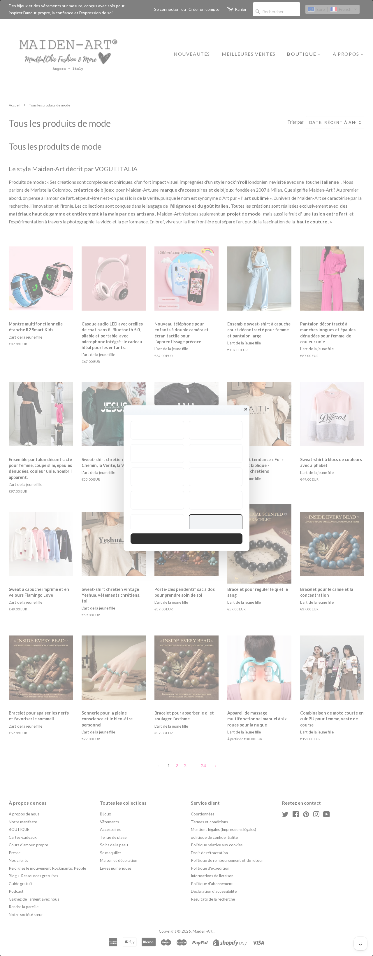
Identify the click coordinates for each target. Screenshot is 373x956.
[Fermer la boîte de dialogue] (245, 409)
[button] (157, 430)
